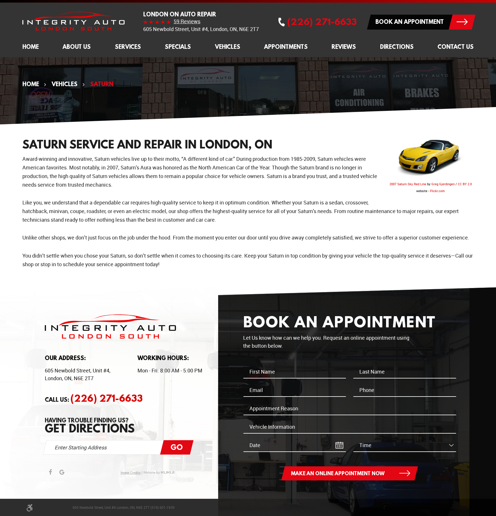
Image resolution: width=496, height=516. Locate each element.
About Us (77, 47)
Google (62, 472)
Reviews (344, 47)
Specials (178, 47)
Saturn (101, 84)
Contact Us (455, 47)
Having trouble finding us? (90, 425)
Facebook (50, 472)
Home (30, 47)
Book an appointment (409, 22)
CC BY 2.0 (465, 184)
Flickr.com (437, 191)
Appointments (286, 47)
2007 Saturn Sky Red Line (408, 184)
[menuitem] (30, 47)
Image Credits (131, 472)
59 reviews (187, 21)
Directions (397, 47)
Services (128, 47)
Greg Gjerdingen (443, 184)
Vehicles (227, 47)
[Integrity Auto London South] (73, 21)
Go (176, 447)
